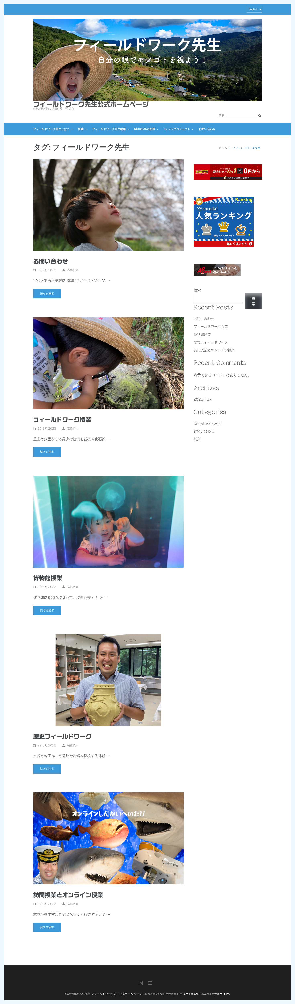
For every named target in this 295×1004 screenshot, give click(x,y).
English (253, 9)
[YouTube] (150, 984)
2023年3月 (203, 399)
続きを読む (47, 293)
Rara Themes (190, 993)
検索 (197, 290)
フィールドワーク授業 (62, 420)
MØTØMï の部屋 (144, 129)
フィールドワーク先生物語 (109, 129)
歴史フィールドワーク (62, 736)
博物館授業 (47, 578)
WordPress (222, 993)
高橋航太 (72, 270)
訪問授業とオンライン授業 (68, 895)
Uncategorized (207, 423)
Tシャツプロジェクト (176, 129)
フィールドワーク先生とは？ (51, 129)
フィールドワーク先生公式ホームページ (91, 104)
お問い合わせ (207, 129)
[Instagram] (141, 984)
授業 (81, 129)
